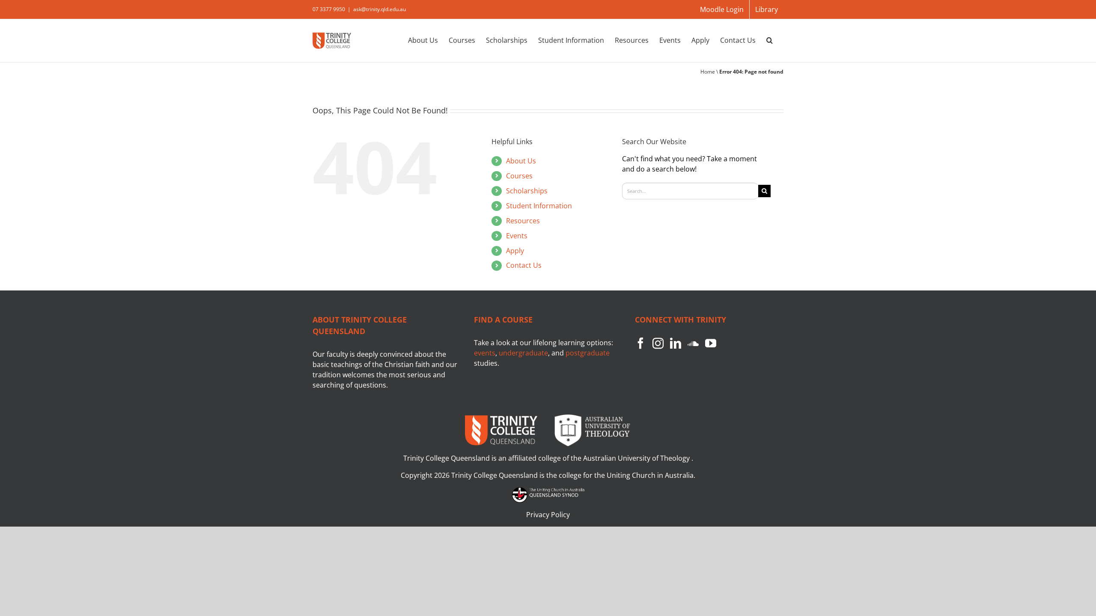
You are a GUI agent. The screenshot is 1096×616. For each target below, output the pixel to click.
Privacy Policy (548, 514)
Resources (523, 220)
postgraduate (588, 353)
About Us (521, 161)
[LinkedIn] (675, 343)
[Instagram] (658, 343)
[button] (769, 40)
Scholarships (527, 190)
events (484, 353)
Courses (519, 176)
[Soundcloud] (693, 343)
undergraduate (523, 353)
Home (707, 71)
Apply (515, 250)
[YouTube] (710, 343)
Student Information (539, 205)
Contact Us (524, 265)
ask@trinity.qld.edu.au (379, 9)
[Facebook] (640, 343)
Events (516, 235)
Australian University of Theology (637, 458)
